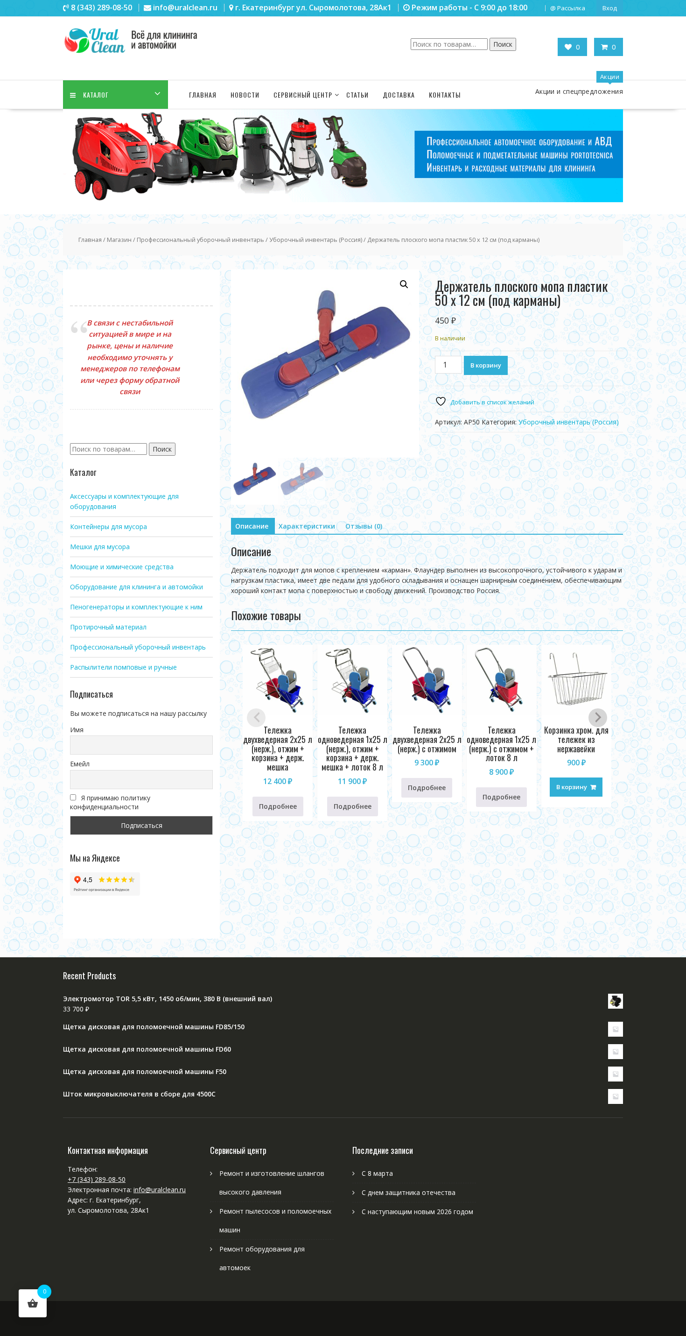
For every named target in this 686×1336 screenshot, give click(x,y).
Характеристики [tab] (307, 526)
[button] (404, 284)
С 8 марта (377, 1173)
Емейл (80, 763)
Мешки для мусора (100, 546)
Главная (203, 94)
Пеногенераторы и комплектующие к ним (136, 606)
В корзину (485, 365)
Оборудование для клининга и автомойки (136, 586)
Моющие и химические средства (122, 566)
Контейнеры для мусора (108, 526)
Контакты (445, 94)
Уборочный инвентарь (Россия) (315, 239)
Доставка (399, 94)
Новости (245, 94)
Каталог (96, 94)
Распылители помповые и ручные (123, 667)
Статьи (357, 94)
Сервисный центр (302, 94)
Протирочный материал (108, 626)
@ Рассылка (567, 8)
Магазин (119, 239)
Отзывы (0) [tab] (363, 526)
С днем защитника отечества (408, 1192)
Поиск (502, 44)
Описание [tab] (251, 526)
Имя (77, 729)
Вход (609, 8)
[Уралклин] (343, 199)
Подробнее (278, 806)
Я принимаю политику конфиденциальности (110, 802)
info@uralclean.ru (159, 1189)
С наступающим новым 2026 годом (417, 1211)
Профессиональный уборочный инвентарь (200, 239)
